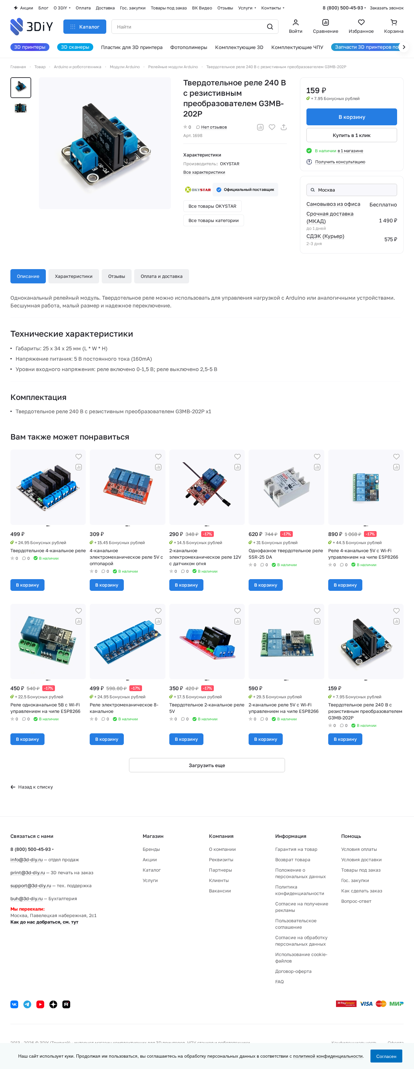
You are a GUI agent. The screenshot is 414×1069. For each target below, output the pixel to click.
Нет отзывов (214, 127)
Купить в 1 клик (352, 135)
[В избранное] (272, 127)
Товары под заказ (361, 870)
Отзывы (116, 276)
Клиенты (219, 880)
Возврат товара (292, 859)
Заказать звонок (387, 7)
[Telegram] (27, 1004)
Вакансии (220, 890)
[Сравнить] (260, 127)
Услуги (150, 880)
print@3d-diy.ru (27, 872)
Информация (290, 836)
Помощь (351, 836)
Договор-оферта (293, 971)
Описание (28, 276)
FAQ (279, 981)
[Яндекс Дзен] (53, 1004)
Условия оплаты (359, 849)
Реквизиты (221, 859)
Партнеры (220, 870)
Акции (150, 859)
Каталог (152, 870)
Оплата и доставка (162, 276)
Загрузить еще (207, 765)
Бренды (151, 849)
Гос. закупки (355, 880)
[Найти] (270, 26)
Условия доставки (361, 859)
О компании (222, 849)
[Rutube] (66, 1004)
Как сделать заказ (361, 890)
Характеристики (74, 276)
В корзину (352, 117)
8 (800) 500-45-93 (343, 7)
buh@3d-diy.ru (26, 898)
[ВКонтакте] (14, 1004)
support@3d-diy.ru (30, 885)
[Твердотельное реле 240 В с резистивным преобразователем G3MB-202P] (105, 143)
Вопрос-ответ (356, 901)
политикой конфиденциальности (328, 1055)
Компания (221, 836)
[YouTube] (40, 1004)
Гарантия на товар (296, 849)
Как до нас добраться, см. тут (44, 922)
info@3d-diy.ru (26, 859)
